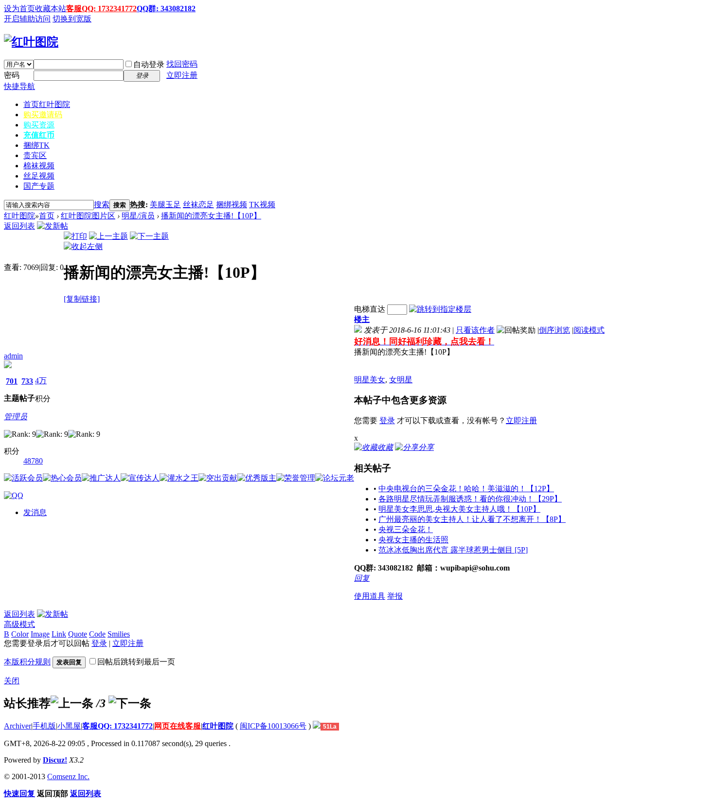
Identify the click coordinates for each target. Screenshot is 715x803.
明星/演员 (138, 216)
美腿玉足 (165, 204)
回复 (362, 578)
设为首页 (19, 8)
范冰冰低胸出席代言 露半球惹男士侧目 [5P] (453, 550)
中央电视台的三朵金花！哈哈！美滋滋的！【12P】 (466, 488)
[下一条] (129, 703)
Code (97, 634)
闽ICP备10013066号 (273, 726)
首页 (46, 104)
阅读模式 (589, 330)
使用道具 (369, 596)
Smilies (118, 634)
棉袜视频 (38, 165)
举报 (395, 596)
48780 (33, 461)
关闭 (11, 681)
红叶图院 (19, 216)
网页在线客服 (177, 726)
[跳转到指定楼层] (440, 309)
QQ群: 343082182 (166, 8)
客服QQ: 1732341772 (101, 8)
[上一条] (72, 703)
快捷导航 (19, 86)
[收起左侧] (83, 246)
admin (13, 356)
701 (12, 381)
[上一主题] (108, 236)
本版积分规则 (27, 662)
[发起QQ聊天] (13, 495)
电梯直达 (369, 309)
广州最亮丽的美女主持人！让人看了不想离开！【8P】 (472, 519)
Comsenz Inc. (68, 776)
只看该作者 (475, 330)
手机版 (44, 726)
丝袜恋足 (198, 204)
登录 (387, 420)
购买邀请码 (42, 114)
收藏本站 (50, 8)
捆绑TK (36, 145)
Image (40, 634)
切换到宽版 (72, 19)
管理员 (15, 416)
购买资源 (38, 125)
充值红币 (38, 135)
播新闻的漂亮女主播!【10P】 (211, 216)
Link (59, 634)
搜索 (101, 204)
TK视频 (262, 204)
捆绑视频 (231, 204)
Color (20, 634)
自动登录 (148, 64)
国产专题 (38, 186)
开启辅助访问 (27, 19)
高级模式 (19, 624)
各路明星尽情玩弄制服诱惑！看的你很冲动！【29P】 (470, 499)
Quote (77, 634)
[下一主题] (149, 236)
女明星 (400, 379)
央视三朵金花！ (405, 529)
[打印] (75, 236)
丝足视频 (38, 176)
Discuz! (55, 760)
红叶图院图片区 (88, 216)
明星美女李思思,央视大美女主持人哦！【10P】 (459, 509)
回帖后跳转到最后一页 (136, 662)
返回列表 (19, 226)
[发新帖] (52, 226)
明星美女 (369, 379)
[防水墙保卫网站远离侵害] (317, 726)
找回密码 (181, 64)
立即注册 (181, 75)
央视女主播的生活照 (413, 539)
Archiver (17, 726)
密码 (11, 75)
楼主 (362, 319)
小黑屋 (69, 726)
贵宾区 (35, 155)
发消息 (35, 512)
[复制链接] (82, 299)
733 (27, 381)
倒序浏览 (554, 330)
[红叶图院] (31, 42)
